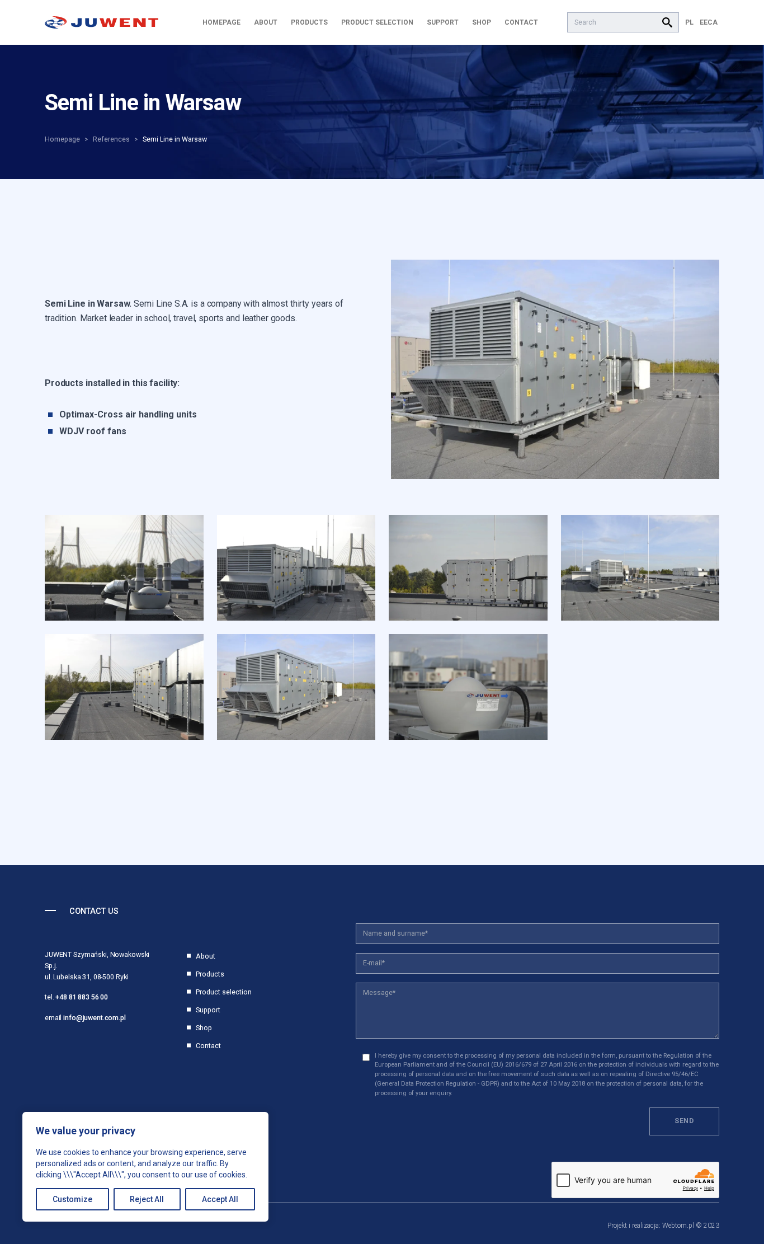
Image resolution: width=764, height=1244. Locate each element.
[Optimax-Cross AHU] (555, 369)
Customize (72, 1199)
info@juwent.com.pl (94, 1017)
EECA (709, 22)
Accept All (220, 1199)
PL (689, 22)
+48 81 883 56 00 (81, 997)
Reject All (147, 1199)
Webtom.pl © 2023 (690, 1225)
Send (684, 1120)
